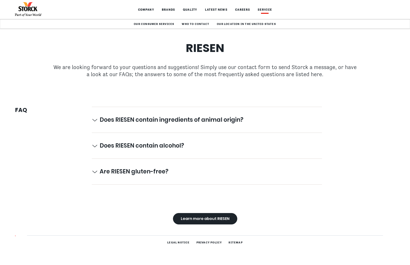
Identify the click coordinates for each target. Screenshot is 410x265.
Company (146, 9)
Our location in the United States (246, 24)
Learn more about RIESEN (205, 218)
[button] (207, 120)
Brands (168, 9)
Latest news (216, 9)
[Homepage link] (28, 9)
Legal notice (178, 242)
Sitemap (235, 242)
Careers (242, 9)
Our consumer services (154, 24)
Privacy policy (209, 242)
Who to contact (195, 24)
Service (265, 9)
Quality (190, 9)
